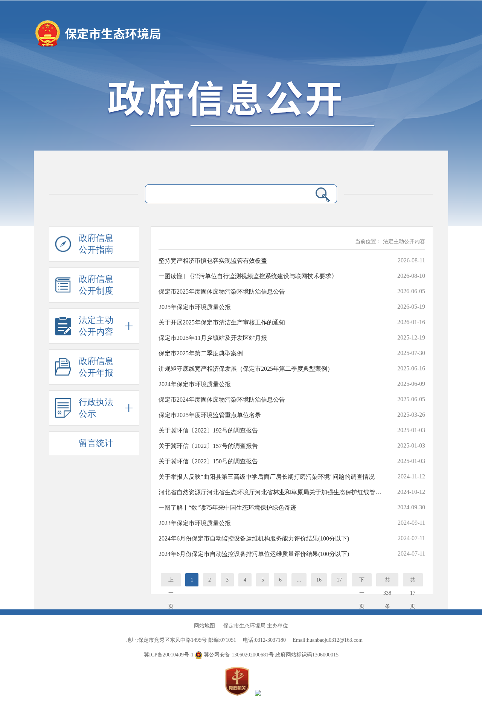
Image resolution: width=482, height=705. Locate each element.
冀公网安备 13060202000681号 (238, 655)
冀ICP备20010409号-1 (169, 655)
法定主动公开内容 (404, 241)
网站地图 (204, 626)
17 (339, 580)
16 (319, 580)
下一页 (362, 581)
